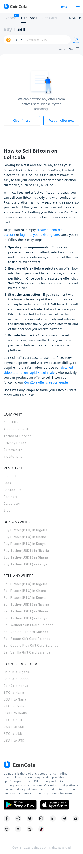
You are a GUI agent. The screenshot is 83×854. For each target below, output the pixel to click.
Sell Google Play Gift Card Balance (31, 645)
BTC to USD (13, 733)
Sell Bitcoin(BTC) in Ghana (25, 591)
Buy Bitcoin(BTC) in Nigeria (25, 530)
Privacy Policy (15, 443)
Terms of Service (18, 436)
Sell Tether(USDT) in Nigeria (26, 604)
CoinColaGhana (16, 679)
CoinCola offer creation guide (46, 382)
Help (64, 6)
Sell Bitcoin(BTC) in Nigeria (25, 584)
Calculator (12, 503)
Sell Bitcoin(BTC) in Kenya (25, 597)
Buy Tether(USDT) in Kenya (26, 564)
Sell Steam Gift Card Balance (27, 638)
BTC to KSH (13, 720)
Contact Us (13, 490)
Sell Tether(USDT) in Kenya (26, 618)
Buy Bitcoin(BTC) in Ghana (25, 537)
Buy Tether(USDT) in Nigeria (26, 550)
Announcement (16, 429)
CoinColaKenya (16, 686)
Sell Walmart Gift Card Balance (29, 625)
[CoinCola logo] (15, 6)
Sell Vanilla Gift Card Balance (27, 652)
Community (13, 450)
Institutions (13, 456)
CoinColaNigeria (17, 672)
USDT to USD (14, 740)
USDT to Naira (15, 699)
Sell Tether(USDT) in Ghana (26, 611)
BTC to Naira (14, 692)
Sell (21, 29)
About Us (11, 422)
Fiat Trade (29, 17)
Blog (7, 510)
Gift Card (49, 17)
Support (10, 476)
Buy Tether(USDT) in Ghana (26, 557)
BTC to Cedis (14, 706)
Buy (8, 29)
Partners (11, 497)
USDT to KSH (14, 727)
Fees (7, 483)
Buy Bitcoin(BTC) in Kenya (25, 544)
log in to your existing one (39, 234)
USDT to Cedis (15, 713)
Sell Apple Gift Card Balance (26, 632)
